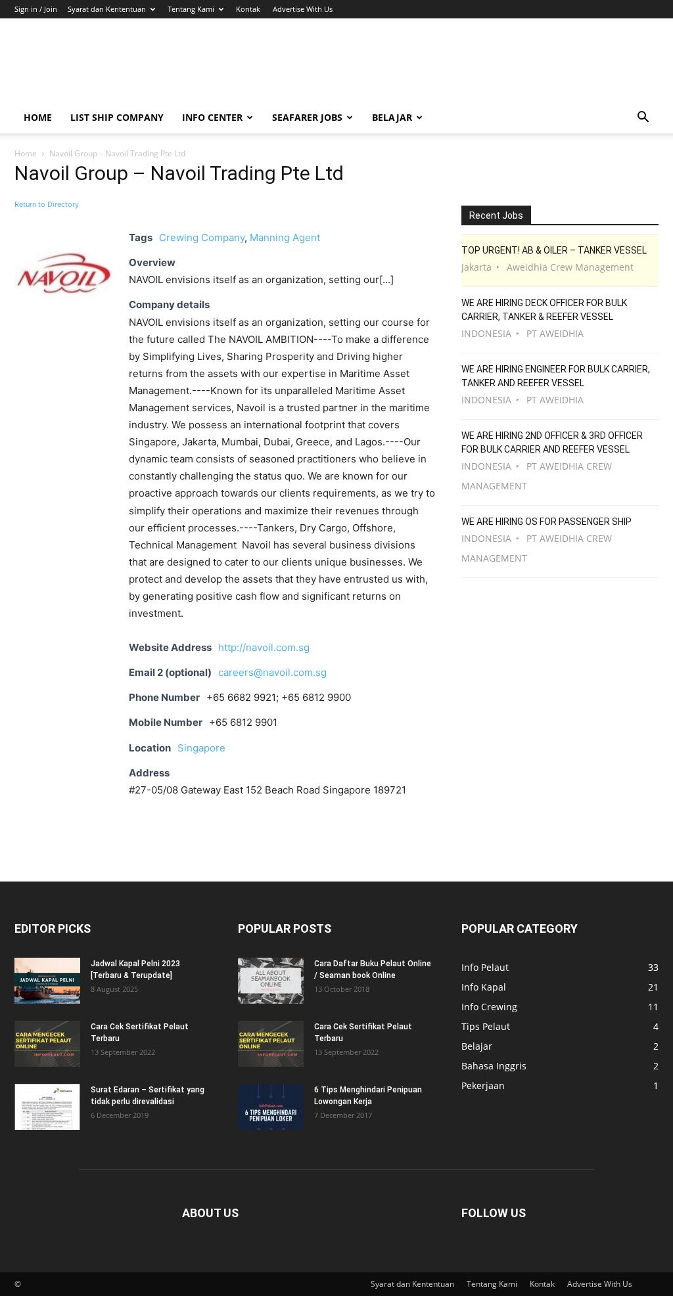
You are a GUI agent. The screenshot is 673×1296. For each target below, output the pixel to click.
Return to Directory (46, 204)
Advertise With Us (303, 9)
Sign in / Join (35, 9)
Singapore (201, 748)
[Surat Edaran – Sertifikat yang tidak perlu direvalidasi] (47, 1107)
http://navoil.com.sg (264, 647)
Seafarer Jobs (307, 117)
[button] (643, 118)
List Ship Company (117, 117)
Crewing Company (201, 237)
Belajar (392, 117)
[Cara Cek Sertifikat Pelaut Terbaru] (47, 1044)
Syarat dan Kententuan (107, 9)
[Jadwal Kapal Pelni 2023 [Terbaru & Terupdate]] (47, 981)
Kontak (248, 9)
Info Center (212, 117)
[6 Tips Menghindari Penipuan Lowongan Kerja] (271, 1107)
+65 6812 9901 (243, 722)
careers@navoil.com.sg (272, 672)
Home (38, 117)
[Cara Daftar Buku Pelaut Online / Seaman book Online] (271, 981)
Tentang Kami (191, 9)
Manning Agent (285, 237)
